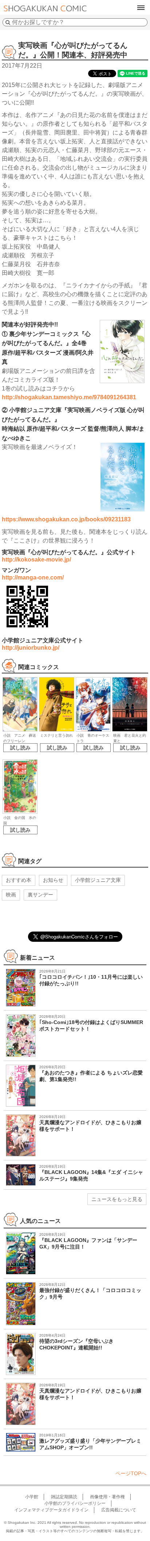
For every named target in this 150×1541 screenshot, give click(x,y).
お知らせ (53, 880)
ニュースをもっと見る (116, 1199)
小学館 (31, 1496)
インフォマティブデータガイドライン (51, 1509)
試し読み (20, 748)
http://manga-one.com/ (33, 577)
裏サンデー (40, 895)
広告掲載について (118, 1509)
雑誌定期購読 (64, 1496)
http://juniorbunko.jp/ (30, 648)
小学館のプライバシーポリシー (75, 1503)
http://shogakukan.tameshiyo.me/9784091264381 (69, 397)
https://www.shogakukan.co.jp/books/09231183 (66, 519)
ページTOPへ (130, 1473)
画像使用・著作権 (107, 1496)
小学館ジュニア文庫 (98, 880)
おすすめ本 (18, 880)
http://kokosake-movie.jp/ (36, 559)
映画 (11, 895)
